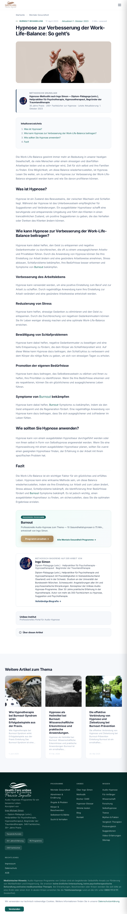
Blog (79, 812)
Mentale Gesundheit (39, 15)
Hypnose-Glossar (85, 803)
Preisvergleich (109, 826)
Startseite (20, 15)
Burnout (38, 267)
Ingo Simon (62, 96)
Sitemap (106, 840)
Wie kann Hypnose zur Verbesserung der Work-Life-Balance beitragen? (60, 133)
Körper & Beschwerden (57, 808)
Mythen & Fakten (110, 817)
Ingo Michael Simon (14, 810)
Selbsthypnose (109, 808)
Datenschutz (11, 868)
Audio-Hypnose (110, 790)
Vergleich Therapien (112, 822)
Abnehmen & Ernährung (56, 796)
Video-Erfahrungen (111, 835)
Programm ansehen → (37, 539)
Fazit (26, 141)
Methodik (81, 794)
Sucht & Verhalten (59, 819)
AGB (7, 872)
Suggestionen (109, 831)
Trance (105, 812)
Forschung (107, 803)
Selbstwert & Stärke (59, 814)
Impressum (10, 863)
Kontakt (80, 817)
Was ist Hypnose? (33, 129)
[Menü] (119, 5)
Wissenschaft (108, 799)
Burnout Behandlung (31, 21)
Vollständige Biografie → (48, 601)
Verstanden (14, 909)
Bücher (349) (83, 799)
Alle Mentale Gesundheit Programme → (76, 539)
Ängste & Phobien (59, 802)
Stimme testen (83, 808)
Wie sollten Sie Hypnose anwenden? (42, 137)
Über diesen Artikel (33, 632)
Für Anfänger (108, 794)
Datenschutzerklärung (108, 901)
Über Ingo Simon (85, 790)
